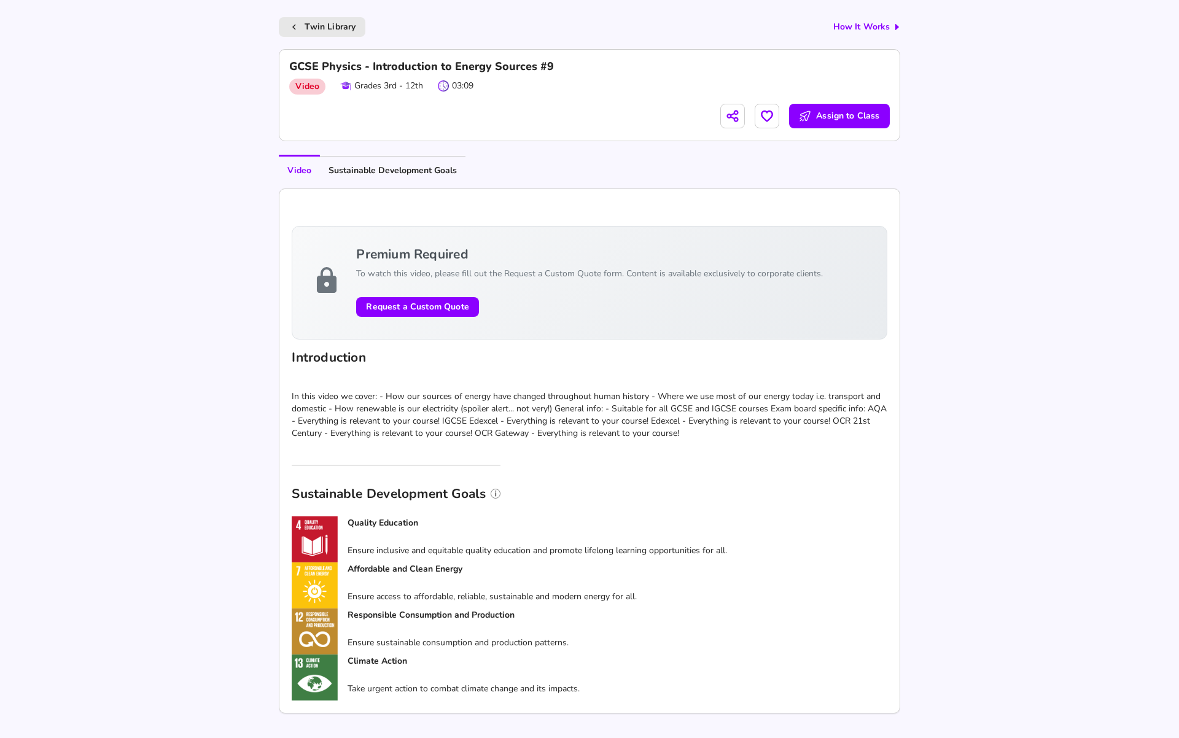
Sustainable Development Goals (393, 170)
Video (299, 170)
